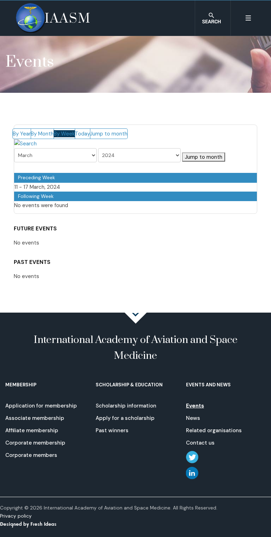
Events (195, 405)
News (193, 418)
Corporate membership (35, 442)
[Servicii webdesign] (32, 524)
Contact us (200, 442)
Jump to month (108, 133)
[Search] (25, 143)
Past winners (112, 430)
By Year (22, 133)
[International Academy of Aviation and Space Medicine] (53, 18)
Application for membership (41, 405)
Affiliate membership (31, 430)
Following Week (36, 196)
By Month (42, 133)
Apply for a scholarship (125, 418)
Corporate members (31, 455)
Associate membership (34, 418)
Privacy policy (16, 516)
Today (82, 133)
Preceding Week (36, 177)
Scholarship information (126, 405)
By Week (64, 133)
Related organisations (214, 430)
